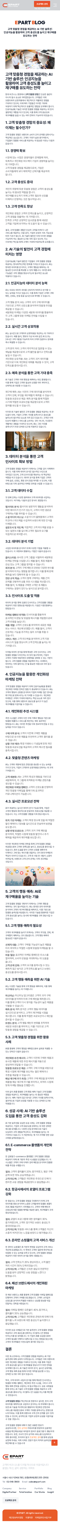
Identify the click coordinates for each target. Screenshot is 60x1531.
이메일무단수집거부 (43, 1518)
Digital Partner (9, 1492)
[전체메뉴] (55, 5)
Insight (50, 1492)
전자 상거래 (22, 1428)
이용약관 (29, 1518)
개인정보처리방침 (16, 1518)
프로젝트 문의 (35, 1437)
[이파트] (11, 5)
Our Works (39, 1492)
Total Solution (25, 1492)
